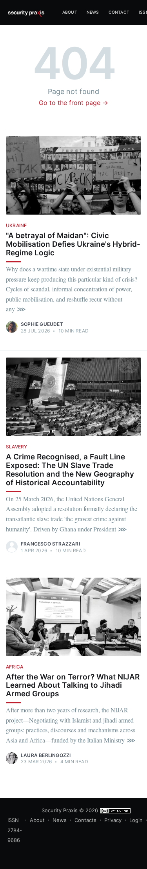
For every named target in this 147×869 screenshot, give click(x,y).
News (93, 12)
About (37, 820)
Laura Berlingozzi (46, 755)
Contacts (85, 820)
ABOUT (69, 12)
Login (136, 820)
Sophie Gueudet (42, 324)
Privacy (113, 820)
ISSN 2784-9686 (14, 830)
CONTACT (119, 12)
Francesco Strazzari (50, 544)
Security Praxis (60, 810)
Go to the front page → (73, 103)
